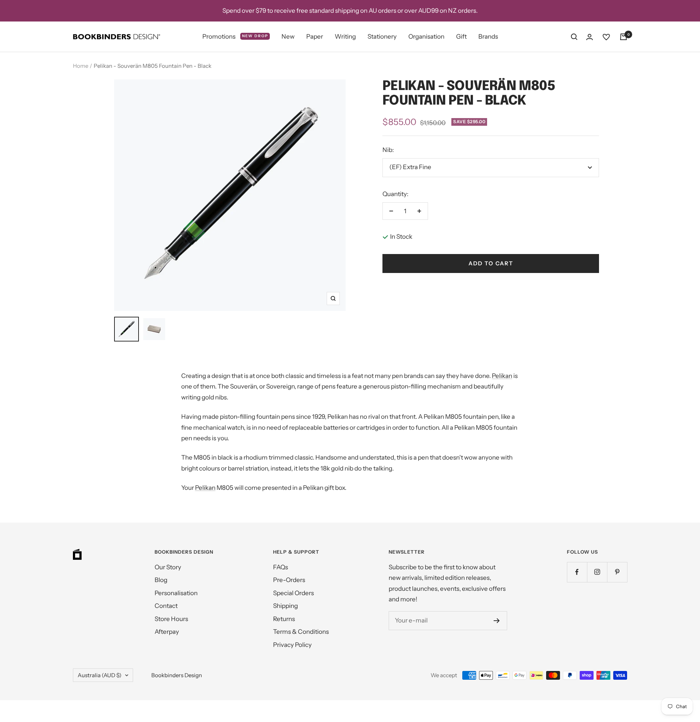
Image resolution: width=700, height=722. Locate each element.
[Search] (574, 37)
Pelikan (502, 375)
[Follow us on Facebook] (577, 572)
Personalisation (176, 593)
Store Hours (171, 619)
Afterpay (167, 631)
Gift (461, 36)
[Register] (497, 620)
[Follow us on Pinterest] (617, 572)
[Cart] (623, 37)
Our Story (168, 567)
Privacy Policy (292, 644)
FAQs (280, 567)
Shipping (285, 605)
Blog (161, 580)
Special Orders (293, 593)
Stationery (382, 36)
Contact (166, 605)
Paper (314, 36)
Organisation (426, 36)
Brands (488, 36)
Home (80, 65)
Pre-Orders (289, 580)
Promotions (235, 36)
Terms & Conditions (301, 631)
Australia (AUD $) (99, 675)
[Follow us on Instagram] (597, 572)
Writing (345, 36)
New (288, 36)
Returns (284, 619)
